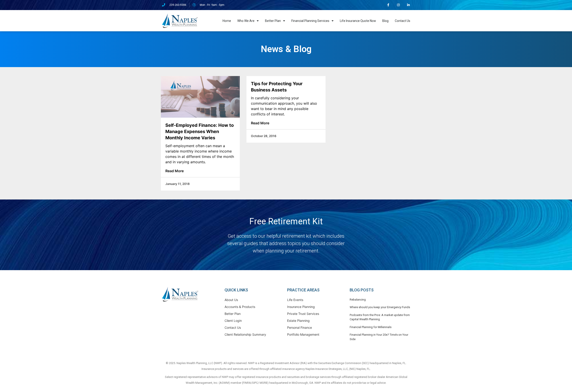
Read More (174, 171)
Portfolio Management (303, 334)
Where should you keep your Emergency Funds (380, 307)
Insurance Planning (301, 307)
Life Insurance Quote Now (358, 21)
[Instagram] (398, 5)
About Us (231, 300)
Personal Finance (299, 327)
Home (227, 21)
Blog (385, 21)
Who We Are (245, 21)
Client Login (233, 320)
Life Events (295, 300)
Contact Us (402, 21)
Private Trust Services (303, 314)
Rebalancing (358, 299)
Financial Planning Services (310, 21)
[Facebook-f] (388, 5)
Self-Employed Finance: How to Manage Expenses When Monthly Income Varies (199, 131)
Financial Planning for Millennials (370, 327)
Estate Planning (298, 320)
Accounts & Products (240, 307)
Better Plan (273, 21)
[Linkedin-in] (408, 5)
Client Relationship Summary (245, 334)
